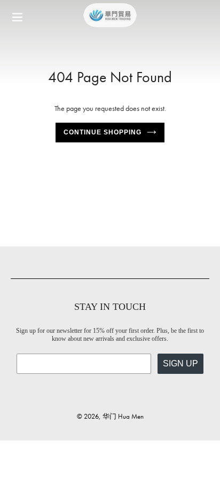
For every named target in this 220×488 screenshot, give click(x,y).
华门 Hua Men (123, 416)
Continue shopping (103, 132)
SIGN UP (180, 363)
